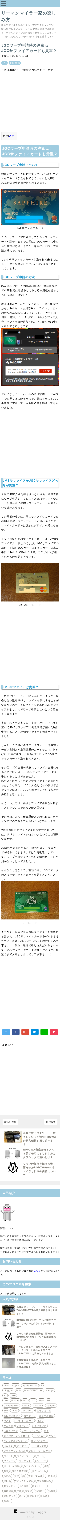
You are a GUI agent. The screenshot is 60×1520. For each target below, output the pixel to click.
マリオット (25, 1460)
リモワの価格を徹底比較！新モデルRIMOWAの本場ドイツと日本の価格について (36, 1336)
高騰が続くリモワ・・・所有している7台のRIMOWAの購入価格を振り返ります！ (36, 1310)
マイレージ (10, 1460)
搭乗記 (28, 1491)
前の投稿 (51, 1121)
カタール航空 (46, 1415)
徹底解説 (8, 1491)
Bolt (18, 1390)
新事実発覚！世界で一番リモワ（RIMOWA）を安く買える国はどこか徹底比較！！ (36, 1363)
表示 (11, 135)
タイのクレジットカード (17, 1435)
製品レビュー (11, 1486)
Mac (41, 1400)
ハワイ (52, 1435)
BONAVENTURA (33, 1390)
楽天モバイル (39, 1470)
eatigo (50, 1390)
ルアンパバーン (32, 1465)
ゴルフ (40, 1420)
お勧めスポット (12, 1415)
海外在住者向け (20, 1470)
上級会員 (14, 62)
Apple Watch (29, 1385)
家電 (6, 1470)
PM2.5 (26, 1405)
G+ (25, 1032)
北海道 (52, 1491)
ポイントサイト (25, 1455)
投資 (19, 1491)
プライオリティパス (14, 1450)
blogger (8, 1390)
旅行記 (22, 1496)
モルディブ (40, 1460)
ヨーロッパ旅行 (12, 1465)
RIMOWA (38, 1405)
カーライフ (30, 1415)
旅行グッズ (10, 1496)
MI (48, 1400)
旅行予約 (34, 1496)
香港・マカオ (35, 1476)
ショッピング (39, 1425)
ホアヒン (8, 1455)
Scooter (51, 1405)
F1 (5, 1395)
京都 (16, 1476)
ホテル (40, 1455)
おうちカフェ (44, 1410)
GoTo (13, 1395)
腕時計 (7, 1501)
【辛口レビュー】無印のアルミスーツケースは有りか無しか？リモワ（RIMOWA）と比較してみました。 (36, 1350)
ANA (6, 1385)
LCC (33, 1400)
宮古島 (7, 1476)
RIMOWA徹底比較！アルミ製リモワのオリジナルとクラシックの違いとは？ (39, 1153)
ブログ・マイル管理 (39, 1450)
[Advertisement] (30, 100)
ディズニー (39, 1435)
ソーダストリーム (31, 1430)
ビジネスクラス (39, 1440)
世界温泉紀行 (44, 1480)
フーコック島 (39, 1445)
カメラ (7, 1420)
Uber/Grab (27, 1410)
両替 (45, 1496)
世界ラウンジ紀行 (23, 1480)
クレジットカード (23, 1420)
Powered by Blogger (32, 1512)
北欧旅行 (40, 1491)
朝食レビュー (39, 1486)
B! (34, 1032)
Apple (15, 1385)
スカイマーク (11, 1430)
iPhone (15, 1400)
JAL (4, 62)
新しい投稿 (10, 1121)
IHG (6, 1400)
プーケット (23, 1445)
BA (42, 1385)
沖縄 (46, 1465)
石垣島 (25, 1486)
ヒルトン (8, 1445)
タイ (46, 1430)
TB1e (14, 1410)
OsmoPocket (11, 1405)
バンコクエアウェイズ (16, 1440)
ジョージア (23, 1425)
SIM (6, 1410)
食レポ (7, 1480)
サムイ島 (8, 1425)
